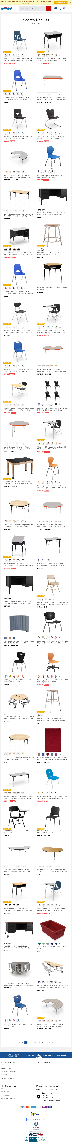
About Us (4, 1065)
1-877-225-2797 (51, 1090)
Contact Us (5, 1095)
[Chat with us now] (55, 8)
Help (2, 1088)
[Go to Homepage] (9, 8)
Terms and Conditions (8, 1071)
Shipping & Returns (7, 1078)
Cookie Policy (5, 1075)
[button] (64, 8)
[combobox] (35, 8)
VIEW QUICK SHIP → (61, 2)
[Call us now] (59, 8)
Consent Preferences (8, 1098)
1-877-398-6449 (52, 1086)
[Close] (70, 2)
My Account (5, 1091)
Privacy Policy (6, 1068)
